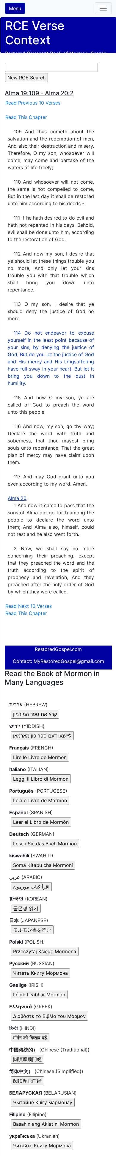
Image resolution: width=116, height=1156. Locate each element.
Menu (15, 8)
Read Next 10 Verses (28, 606)
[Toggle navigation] (103, 8)
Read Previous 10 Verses (32, 103)
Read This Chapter (26, 117)
